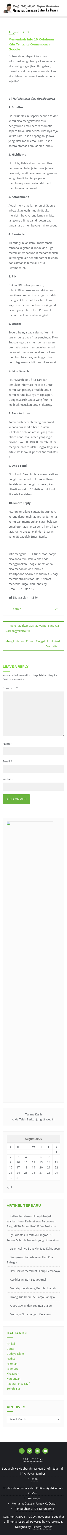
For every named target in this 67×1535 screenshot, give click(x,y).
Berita (10, 1348)
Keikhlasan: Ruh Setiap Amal (28, 1279)
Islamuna (12, 1368)
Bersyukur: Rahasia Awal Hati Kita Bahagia (30, 1259)
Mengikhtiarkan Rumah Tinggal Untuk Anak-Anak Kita (33, 643)
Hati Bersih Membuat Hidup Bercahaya (35, 1271)
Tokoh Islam (14, 1388)
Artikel (11, 1343)
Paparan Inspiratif (18, 1383)
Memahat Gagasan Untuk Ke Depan (34, 1503)
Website (8, 779)
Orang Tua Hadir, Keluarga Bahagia (32, 1297)
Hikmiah (12, 1363)
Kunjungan (13, 1378)
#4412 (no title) (32, 1459)
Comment (10, 688)
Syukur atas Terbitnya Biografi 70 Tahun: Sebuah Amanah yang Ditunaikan (33, 1237)
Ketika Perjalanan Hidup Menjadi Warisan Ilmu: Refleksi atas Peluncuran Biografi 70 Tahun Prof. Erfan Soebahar (32, 1221)
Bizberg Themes (42, 1527)
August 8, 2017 (19, 32)
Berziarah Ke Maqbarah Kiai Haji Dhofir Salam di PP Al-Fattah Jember (32, 1471)
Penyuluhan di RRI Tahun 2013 (34, 1508)
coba (34, 1479)
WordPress (53, 1521)
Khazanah (13, 1373)
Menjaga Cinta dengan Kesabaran (31, 1314)
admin (16, 609)
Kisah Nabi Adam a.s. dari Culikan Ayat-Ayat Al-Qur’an (33, 1490)
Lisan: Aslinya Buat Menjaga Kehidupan (35, 1248)
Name (8, 743)
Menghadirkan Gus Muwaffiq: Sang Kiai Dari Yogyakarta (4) (32, 628)
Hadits (11, 1358)
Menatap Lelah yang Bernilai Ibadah (33, 1288)
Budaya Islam (15, 1353)
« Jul (9, 1187)
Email (7, 761)
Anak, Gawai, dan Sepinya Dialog (31, 1305)
